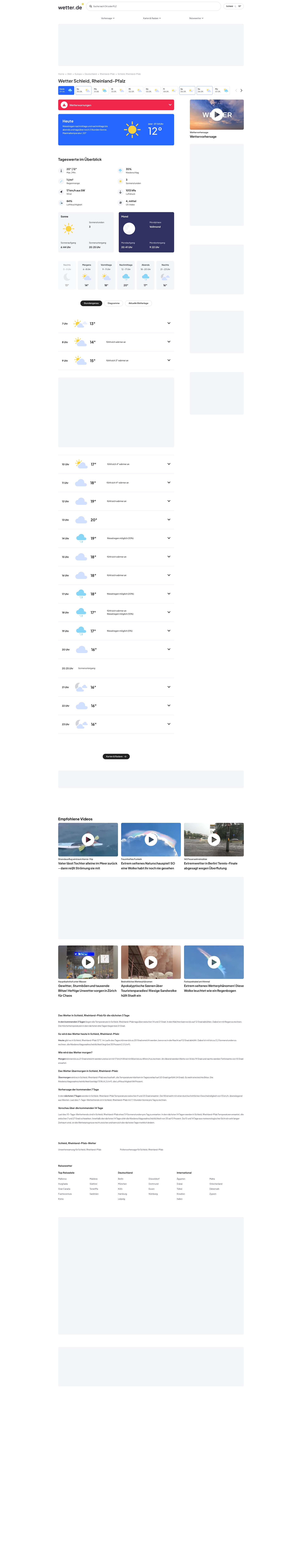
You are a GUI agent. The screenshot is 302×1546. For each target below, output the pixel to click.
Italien (179, 1199)
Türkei (179, 1189)
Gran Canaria (64, 1189)
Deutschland (91, 74)
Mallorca (62, 1179)
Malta (212, 1179)
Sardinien (94, 1194)
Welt (69, 74)
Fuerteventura (65, 1194)
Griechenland (216, 1184)
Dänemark (214, 1189)
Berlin (120, 1179)
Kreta (60, 1199)
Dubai (179, 1184)
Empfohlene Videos (75, 819)
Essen (151, 1189)
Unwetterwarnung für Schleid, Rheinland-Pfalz (79, 1149)
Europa (78, 74)
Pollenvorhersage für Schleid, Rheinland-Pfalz (141, 1149)
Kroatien (181, 1194)
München (122, 1184)
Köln (120, 1189)
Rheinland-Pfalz (107, 74)
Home (61, 74)
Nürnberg (153, 1194)
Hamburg (122, 1194)
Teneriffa (94, 1189)
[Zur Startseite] (71, 6)
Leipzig (121, 1199)
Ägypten (181, 1179)
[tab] (91, 303)
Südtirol (93, 1184)
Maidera (93, 1179)
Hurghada (63, 1184)
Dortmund (154, 1184)
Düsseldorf (154, 1179)
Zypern (213, 1194)
